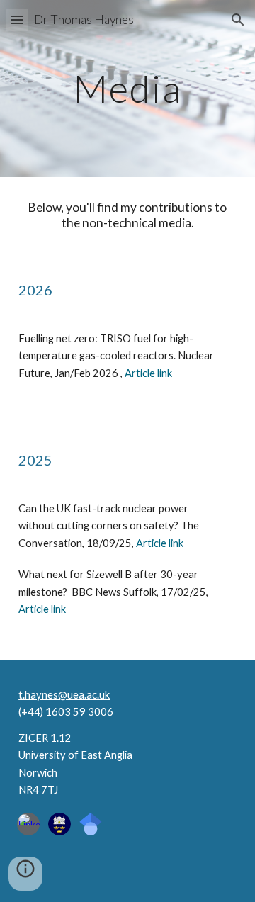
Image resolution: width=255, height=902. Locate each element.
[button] (17, 19)
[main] (127, 88)
